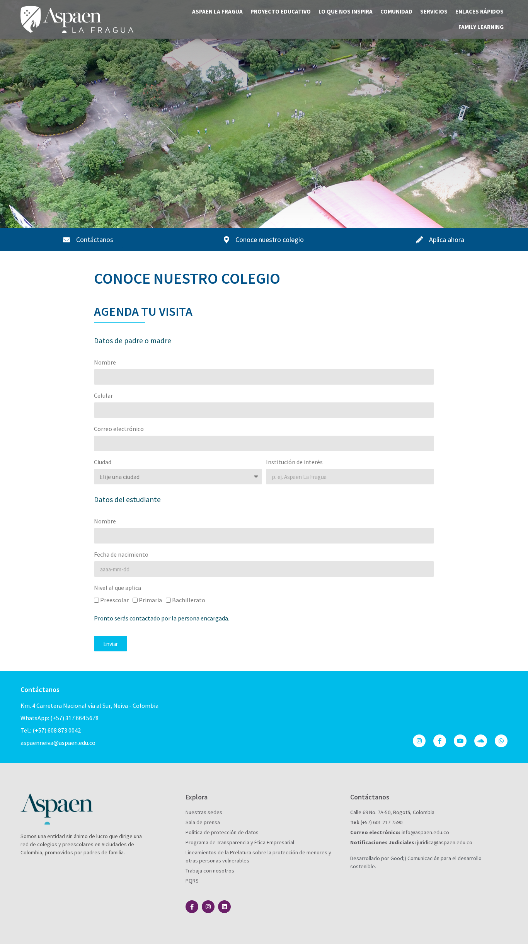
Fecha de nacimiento (121, 554)
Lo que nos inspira (346, 11)
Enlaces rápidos (479, 11)
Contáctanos (40, 689)
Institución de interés (294, 462)
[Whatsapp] (501, 740)
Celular (103, 395)
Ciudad (102, 462)
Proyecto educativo (280, 11)
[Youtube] (460, 740)
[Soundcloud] (480, 740)
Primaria (150, 600)
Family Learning (481, 27)
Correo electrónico (119, 429)
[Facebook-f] (439, 740)
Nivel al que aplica (117, 587)
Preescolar (114, 600)
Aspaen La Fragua (217, 11)
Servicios (434, 11)
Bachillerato (188, 600)
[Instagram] (419, 740)
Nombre (105, 362)
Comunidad (396, 11)
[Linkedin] (224, 906)
